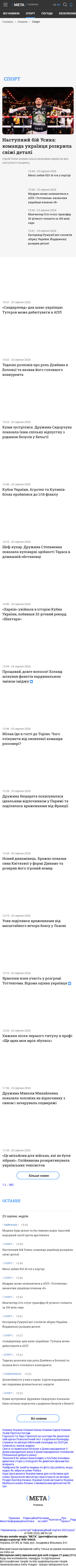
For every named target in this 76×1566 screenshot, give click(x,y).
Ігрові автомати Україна (57, 1480)
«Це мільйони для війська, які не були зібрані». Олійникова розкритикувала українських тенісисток (36, 1160)
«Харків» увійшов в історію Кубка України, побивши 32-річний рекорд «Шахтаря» (34, 614)
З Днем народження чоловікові (53, 1451)
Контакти (55, 1519)
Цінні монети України (22, 1473)
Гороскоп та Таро (13, 1436)
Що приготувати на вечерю (51, 1476)
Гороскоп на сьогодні (38, 1436)
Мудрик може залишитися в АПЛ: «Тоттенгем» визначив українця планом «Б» (48, 198)
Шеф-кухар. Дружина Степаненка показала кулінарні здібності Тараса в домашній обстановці (36, 552)
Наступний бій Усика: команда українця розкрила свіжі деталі (37, 146)
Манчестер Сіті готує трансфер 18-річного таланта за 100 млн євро (49, 218)
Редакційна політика (30, 1519)
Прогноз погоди (20, 1433)
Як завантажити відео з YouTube (36, 1458)
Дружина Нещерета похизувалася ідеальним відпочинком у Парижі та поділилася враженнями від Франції (35, 801)
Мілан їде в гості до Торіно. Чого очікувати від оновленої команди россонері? (32, 738)
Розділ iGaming (11, 1480)
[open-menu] (5, 4)
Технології (8, 1458)
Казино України (32, 1480)
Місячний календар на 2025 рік (48, 1442)
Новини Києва (32, 1429)
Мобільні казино (12, 1483)
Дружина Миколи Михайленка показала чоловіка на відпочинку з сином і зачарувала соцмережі (33, 1098)
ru (58, 4)
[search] (65, 5)
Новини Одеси (51, 1429)
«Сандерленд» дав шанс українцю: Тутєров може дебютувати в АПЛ (32, 309)
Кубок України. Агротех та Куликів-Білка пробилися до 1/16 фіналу (34, 492)
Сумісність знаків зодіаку (18, 1445)
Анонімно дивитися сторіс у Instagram (36, 1460)
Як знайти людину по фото (33, 1467)
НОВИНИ (33, 4)
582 (11, 1184)
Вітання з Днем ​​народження (47, 1448)
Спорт (30, 13)
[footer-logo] (38, 1498)
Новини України (12, 1429)
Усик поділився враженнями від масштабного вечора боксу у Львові (34, 923)
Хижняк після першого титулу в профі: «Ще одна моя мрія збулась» (37, 1038)
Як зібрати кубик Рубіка (26, 1470)
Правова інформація (16, 1519)
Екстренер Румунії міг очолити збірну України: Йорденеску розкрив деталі (50, 239)
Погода (47, 13)
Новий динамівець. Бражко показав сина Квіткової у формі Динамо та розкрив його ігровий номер (34, 863)
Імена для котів (46, 1473)
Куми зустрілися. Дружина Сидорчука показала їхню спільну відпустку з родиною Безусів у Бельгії (37, 432)
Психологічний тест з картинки (36, 1439)
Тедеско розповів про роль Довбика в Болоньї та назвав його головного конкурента (35, 369)
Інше (5, 1473)
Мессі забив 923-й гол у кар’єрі (49, 175)
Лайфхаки (8, 1467)
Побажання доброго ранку (19, 1455)
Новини (38, 1504)
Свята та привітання (15, 1448)
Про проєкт (65, 1519)
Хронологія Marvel (22, 1476)
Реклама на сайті (43, 1519)
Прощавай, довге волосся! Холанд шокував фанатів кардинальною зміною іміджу (32, 676)
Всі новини (11, 13)
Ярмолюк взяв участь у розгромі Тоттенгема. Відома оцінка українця (34, 980)
